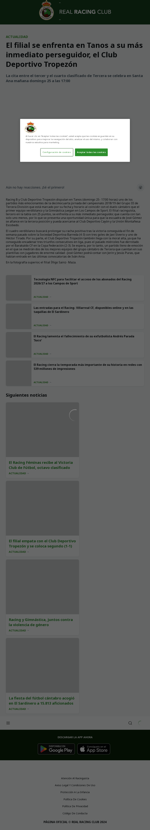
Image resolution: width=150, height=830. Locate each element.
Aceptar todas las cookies (91, 152)
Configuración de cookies (57, 152)
